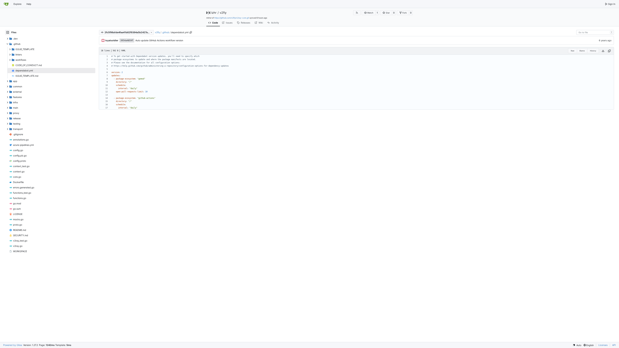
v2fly (223, 12)
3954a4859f (126, 40)
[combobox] (595, 32)
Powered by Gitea (12, 345)
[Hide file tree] (7, 32)
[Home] (6, 4)
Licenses (603, 345)
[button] (369, 12)
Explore (17, 4)
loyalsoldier (111, 40)
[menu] (577, 345)
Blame (582, 51)
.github (165, 32)
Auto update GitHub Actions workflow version (159, 40)
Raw (572, 51)
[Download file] (603, 50)
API (614, 345)
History (593, 51)
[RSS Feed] (357, 12)
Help (28, 4)
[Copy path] (191, 32)
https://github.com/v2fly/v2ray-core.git (231, 18)
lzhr (213, 12)
